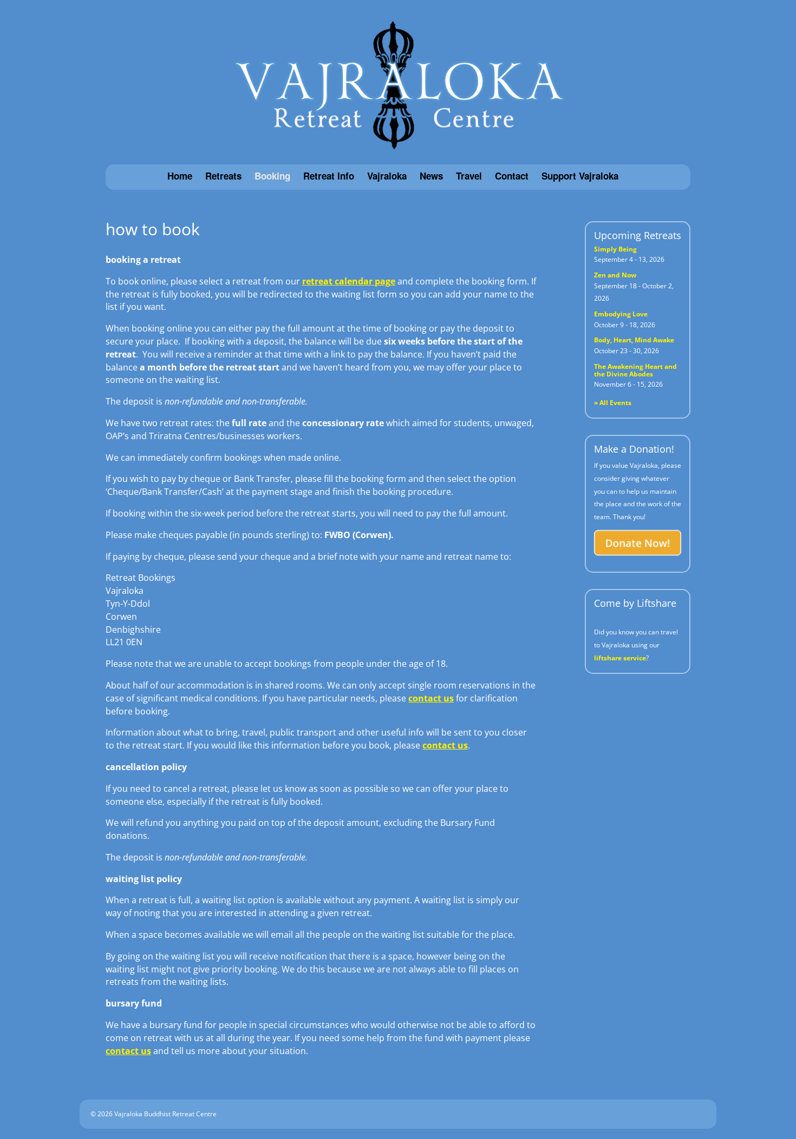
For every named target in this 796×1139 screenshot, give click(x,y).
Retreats (223, 176)
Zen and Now (615, 275)
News (431, 176)
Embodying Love (621, 314)
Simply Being (615, 249)
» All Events (612, 402)
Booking (272, 176)
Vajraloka (387, 176)
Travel (469, 176)
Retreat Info (328, 176)
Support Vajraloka (579, 176)
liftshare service (620, 658)
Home (179, 176)
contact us (431, 698)
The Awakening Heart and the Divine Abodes (635, 370)
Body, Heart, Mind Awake (634, 340)
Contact (512, 176)
